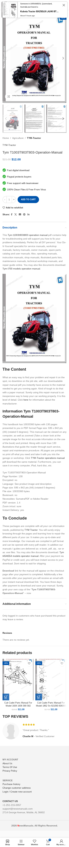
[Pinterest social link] (24, 214)
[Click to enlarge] (9, 96)
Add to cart (28, 199)
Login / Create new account (17, 791)
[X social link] (15, 214)
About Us (7, 763)
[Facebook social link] (11, 214)
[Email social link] (20, 214)
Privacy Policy (10, 770)
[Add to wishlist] (29, 663)
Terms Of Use (10, 767)
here (25, 399)
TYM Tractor (31, 530)
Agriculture (18, 138)
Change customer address (17, 787)
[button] (6, 697)
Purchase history (11, 784)
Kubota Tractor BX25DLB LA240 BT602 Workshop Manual (40, 11)
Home (6, 138)
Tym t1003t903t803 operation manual (28, 235)
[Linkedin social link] (28, 214)
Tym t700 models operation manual (21, 268)
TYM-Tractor (34, 138)
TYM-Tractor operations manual (48, 458)
